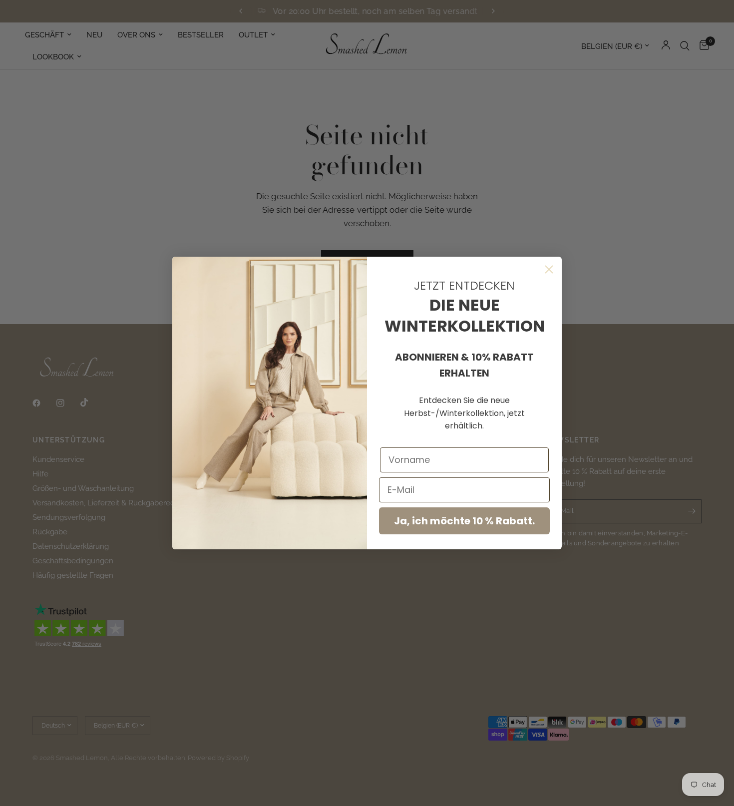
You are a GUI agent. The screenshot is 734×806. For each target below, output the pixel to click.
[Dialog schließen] (549, 269)
